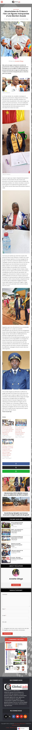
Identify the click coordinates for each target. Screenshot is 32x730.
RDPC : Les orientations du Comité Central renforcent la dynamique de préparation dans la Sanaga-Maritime (21, 430)
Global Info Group (16, 725)
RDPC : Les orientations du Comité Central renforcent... (17, 531)
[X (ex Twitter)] (10, 716)
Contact (7, 727)
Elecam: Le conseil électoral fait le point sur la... (16, 545)
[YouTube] (17, 716)
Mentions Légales (14, 727)
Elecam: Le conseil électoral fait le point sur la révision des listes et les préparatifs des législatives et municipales (8, 430)
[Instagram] (6, 716)
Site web (4, 622)
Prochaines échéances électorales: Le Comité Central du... (17, 538)
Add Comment (15, 19)
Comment (4, 594)
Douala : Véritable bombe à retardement (17, 558)
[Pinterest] (21, 716)
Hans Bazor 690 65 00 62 (19, 723)
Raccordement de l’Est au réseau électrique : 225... (17, 524)
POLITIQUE (16, 9)
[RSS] (25, 716)
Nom (4, 609)
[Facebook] (13, 716)
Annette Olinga (24, 19)
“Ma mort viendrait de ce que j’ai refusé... (17, 551)
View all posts (16, 585)
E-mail (4, 615)
